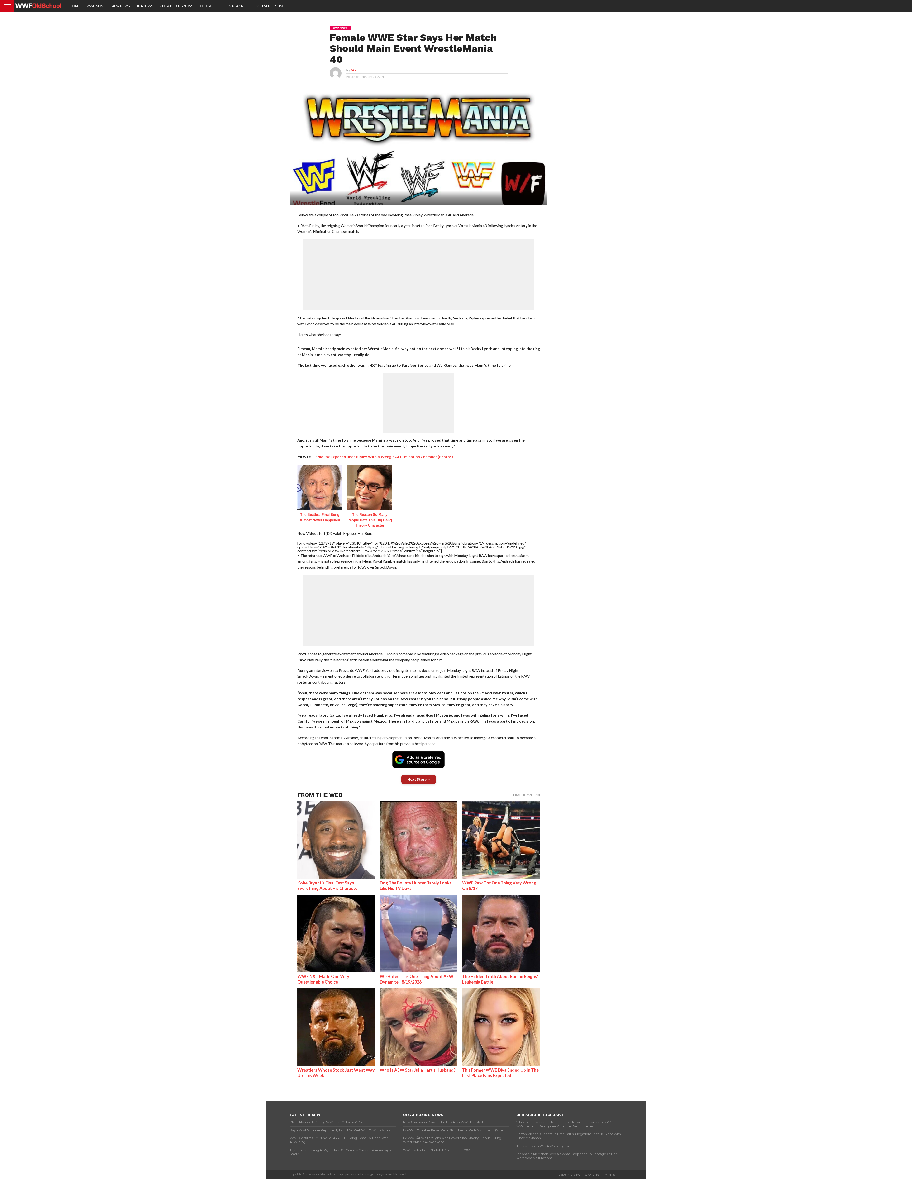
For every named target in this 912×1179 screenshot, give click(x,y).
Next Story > (418, 779)
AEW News (121, 6)
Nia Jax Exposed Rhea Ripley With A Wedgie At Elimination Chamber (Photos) (385, 456)
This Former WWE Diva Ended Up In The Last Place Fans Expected (500, 1072)
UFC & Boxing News (176, 6)
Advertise (592, 1175)
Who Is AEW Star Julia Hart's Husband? (418, 1070)
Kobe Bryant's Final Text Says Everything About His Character (328, 885)
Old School (211, 6)
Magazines (238, 6)
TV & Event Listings (271, 6)
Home (75, 6)
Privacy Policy (569, 1175)
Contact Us (613, 1175)
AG (353, 70)
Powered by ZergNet (526, 795)
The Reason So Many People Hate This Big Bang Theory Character (369, 520)
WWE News (95, 6)
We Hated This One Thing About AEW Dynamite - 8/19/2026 (416, 979)
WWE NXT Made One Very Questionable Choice (323, 979)
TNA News (145, 6)
